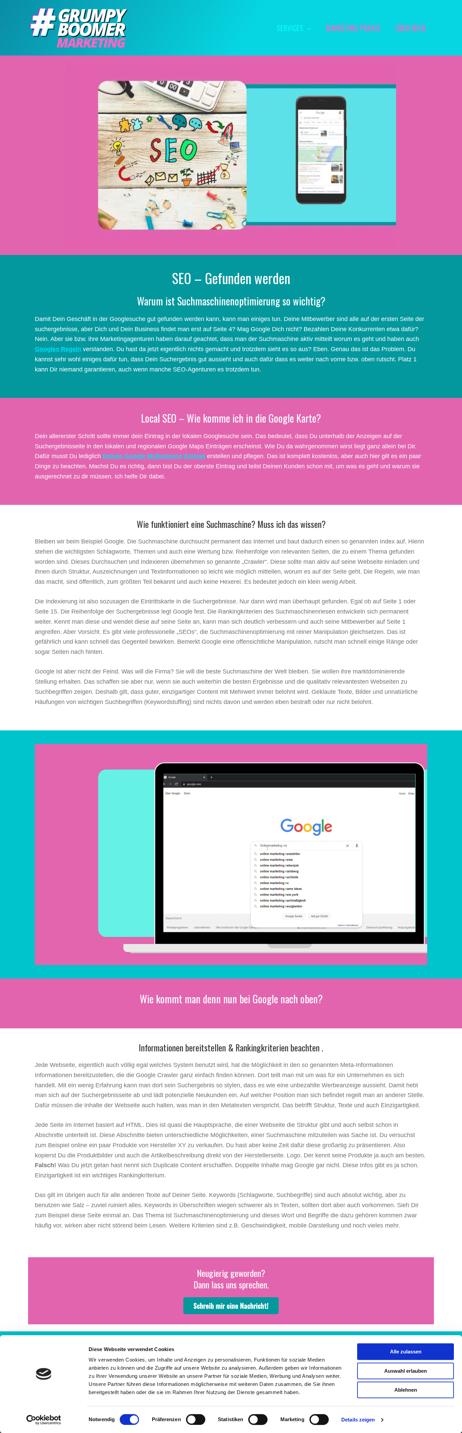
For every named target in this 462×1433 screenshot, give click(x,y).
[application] (307, 28)
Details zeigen (358, 1420)
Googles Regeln (58, 349)
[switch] (195, 1419)
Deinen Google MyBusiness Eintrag (153, 456)
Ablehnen (405, 1390)
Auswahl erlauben (405, 1371)
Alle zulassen (405, 1351)
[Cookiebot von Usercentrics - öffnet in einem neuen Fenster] (43, 1420)
